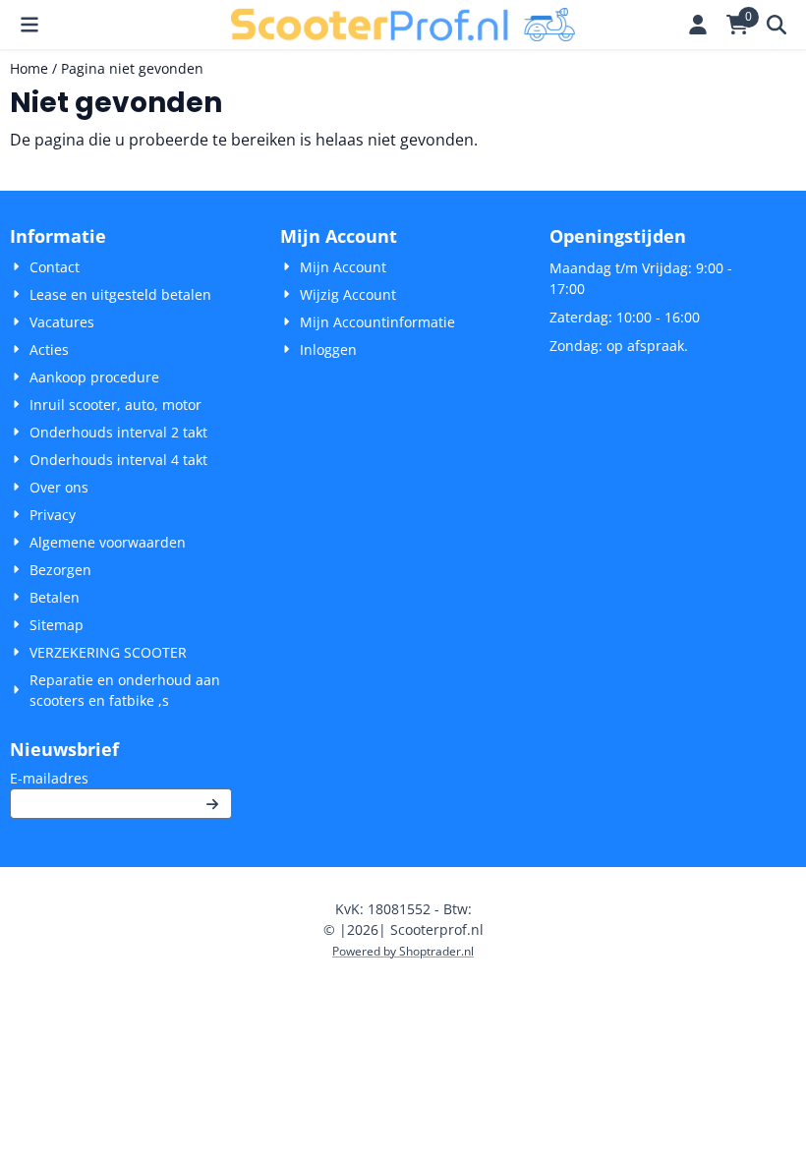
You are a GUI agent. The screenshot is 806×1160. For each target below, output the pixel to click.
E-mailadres (121, 777)
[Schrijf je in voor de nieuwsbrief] (213, 803)
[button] (29, 24)
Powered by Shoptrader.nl (403, 951)
